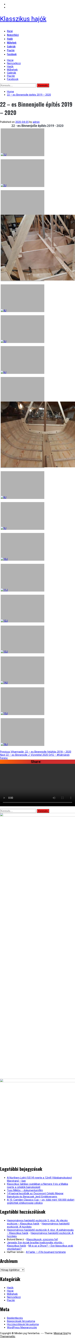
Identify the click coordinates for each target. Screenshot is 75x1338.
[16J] (22, 732)
